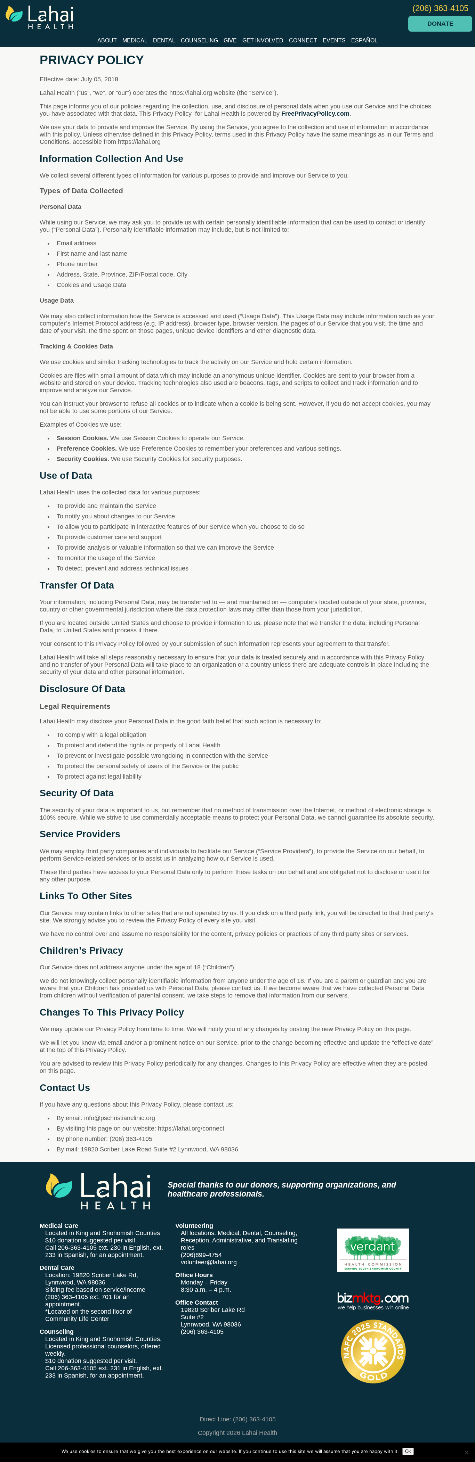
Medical (134, 40)
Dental (164, 40)
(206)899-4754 (201, 1254)
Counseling (199, 40)
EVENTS (334, 40)
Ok (408, 1451)
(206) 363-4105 (440, 8)
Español (364, 40)
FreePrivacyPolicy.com (315, 113)
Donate (440, 23)
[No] (466, 1452)
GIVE (230, 40)
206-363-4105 (77, 1247)
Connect (303, 40)
